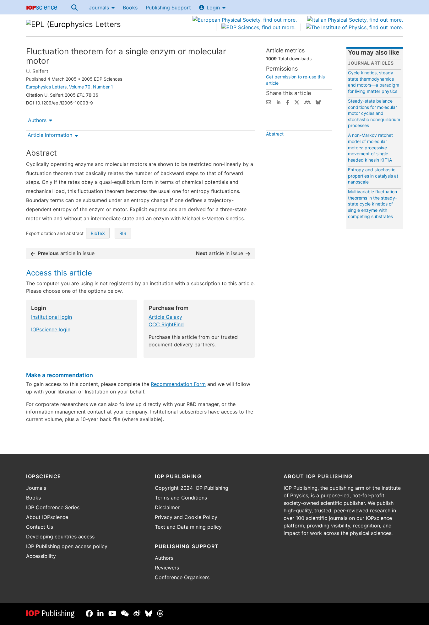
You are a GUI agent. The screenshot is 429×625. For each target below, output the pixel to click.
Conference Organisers (182, 577)
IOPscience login (50, 329)
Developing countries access (60, 536)
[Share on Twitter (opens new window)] (296, 102)
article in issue (66, 253)
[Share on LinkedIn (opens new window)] (278, 102)
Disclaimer (167, 507)
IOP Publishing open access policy (66, 546)
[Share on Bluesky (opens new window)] (318, 102)
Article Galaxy (165, 317)
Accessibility (41, 556)
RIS (122, 233)
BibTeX (98, 233)
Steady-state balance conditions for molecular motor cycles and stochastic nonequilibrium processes (374, 113)
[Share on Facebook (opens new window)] (287, 102)
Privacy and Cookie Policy (186, 517)
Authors (37, 120)
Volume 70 (79, 86)
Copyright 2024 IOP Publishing (191, 488)
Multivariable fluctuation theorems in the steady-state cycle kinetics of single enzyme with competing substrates (372, 204)
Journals (99, 7)
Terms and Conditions (181, 497)
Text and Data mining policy (188, 527)
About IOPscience (47, 517)
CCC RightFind (166, 324)
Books (130, 7)
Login (213, 7)
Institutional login (51, 317)
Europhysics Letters (46, 86)
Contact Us (39, 527)
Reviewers (167, 567)
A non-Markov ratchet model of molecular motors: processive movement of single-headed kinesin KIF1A (370, 147)
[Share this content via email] (268, 102)
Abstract (275, 133)
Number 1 (103, 86)
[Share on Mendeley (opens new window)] (307, 102)
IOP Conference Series (52, 507)
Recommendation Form (178, 384)
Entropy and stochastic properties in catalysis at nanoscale (373, 175)
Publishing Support (168, 7)
